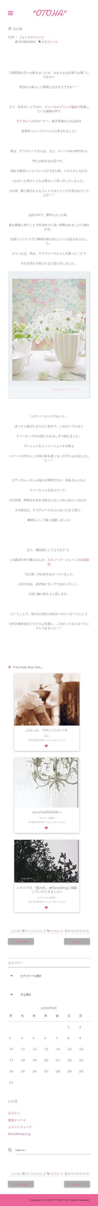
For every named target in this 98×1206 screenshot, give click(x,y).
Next (75, 941)
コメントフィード (20, 1127)
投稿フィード (17, 1120)
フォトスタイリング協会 (60, 107)
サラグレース (50, 41)
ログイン (14, 1113)
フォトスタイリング (35, 931)
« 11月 (13, 1101)
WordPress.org (19, 1134)
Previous (22, 941)
